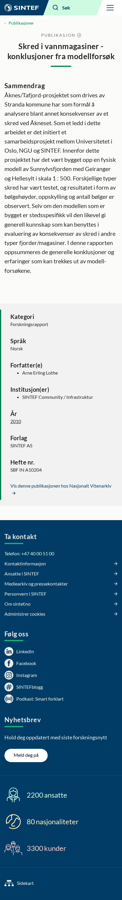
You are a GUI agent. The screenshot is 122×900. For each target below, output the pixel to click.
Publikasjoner (21, 22)
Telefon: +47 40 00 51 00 (29, 553)
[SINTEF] (21, 7)
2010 (15, 421)
